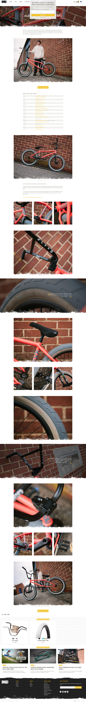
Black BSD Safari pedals (39, 111)
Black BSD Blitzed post (39, 129)
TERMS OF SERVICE (47, 693)
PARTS (17, 684)
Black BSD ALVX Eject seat (39, 127)
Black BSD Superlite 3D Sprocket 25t (41, 108)
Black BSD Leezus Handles (39, 99)
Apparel (20, 1)
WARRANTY (46, 694)
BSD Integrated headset (39, 104)
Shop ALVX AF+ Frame (43, 87)
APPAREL (17, 686)
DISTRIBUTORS (46, 686)
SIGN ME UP (78, 687)
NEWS (31, 686)
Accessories (27, 1)
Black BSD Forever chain (39, 113)
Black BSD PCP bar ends (39, 101)
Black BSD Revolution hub (39, 115)
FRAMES (17, 683)
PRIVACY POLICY (47, 687)
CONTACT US (46, 684)
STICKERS (45, 691)
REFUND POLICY (47, 688)
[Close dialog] (55, 1)
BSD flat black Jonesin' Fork (39, 106)
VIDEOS (31, 684)
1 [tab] (43, 272)
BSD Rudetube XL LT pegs (39, 125)
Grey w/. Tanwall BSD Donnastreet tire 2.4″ (42, 122)
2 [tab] (45, 272)
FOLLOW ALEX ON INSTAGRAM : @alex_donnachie (32, 197)
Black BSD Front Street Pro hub (40, 120)
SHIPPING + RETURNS (48, 690)
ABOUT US (46, 683)
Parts (16, 1)
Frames (10, 1)
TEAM (31, 683)
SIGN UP (43, 15)
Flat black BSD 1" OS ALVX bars (40, 97)
